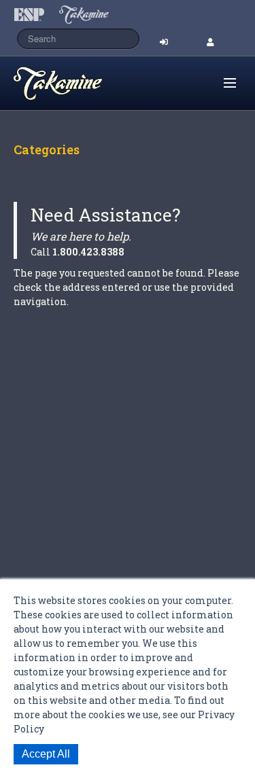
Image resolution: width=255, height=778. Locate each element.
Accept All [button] (46, 754)
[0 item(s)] (211, 77)
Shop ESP (84, 84)
